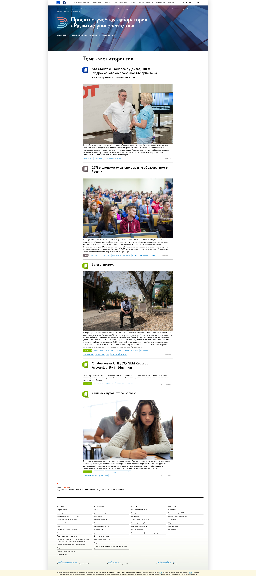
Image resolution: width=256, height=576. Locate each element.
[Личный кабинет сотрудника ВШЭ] (194, 2)
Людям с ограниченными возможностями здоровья (73, 548)
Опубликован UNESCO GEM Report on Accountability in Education (121, 365)
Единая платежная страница (66, 551)
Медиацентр (172, 523)
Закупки (59, 526)
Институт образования (149, 9)
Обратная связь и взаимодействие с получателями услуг (110, 547)
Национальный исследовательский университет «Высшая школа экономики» (85, 9)
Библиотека (172, 510)
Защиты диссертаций (138, 523)
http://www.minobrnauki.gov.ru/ (67, 562)
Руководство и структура (65, 513)
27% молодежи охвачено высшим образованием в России (130, 169)
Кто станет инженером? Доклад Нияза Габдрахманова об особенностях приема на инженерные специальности (124, 72)
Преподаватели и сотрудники (67, 519)
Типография (172, 519)
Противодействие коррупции (67, 536)
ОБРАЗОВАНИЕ (100, 506)
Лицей (96, 510)
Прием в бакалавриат (101, 519)
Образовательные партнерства (104, 543)
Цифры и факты (62, 510)
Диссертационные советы (140, 519)
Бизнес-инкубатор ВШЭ (102, 539)
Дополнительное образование (104, 533)
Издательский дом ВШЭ (176, 513)
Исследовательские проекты (124, 3)
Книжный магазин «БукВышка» (178, 516)
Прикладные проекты (145, 3)
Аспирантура (98, 529)
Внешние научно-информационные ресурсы (145, 533)
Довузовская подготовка (102, 513)
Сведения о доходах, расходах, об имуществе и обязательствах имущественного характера (73, 540)
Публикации (160, 3)
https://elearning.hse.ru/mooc (165, 562)
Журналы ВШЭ (173, 526)
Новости (171, 3)
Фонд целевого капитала (65, 533)
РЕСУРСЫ (172, 506)
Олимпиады (98, 516)
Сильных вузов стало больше (114, 393)
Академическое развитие (139, 526)
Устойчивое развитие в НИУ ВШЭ (68, 516)
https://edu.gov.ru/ (113, 562)
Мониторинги (135, 516)
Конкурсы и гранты (137, 529)
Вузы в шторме (103, 264)
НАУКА (134, 506)
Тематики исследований (81, 3)
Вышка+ (96, 523)
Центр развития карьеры (102, 536)
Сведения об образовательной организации (71, 544)
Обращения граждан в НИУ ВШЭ (67, 529)
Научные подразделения (127, 9)
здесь (161, 572)
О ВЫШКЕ (61, 506)
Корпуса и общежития (64, 523)
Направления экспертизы (102, 3)
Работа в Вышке (62, 554)
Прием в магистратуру (101, 526)
